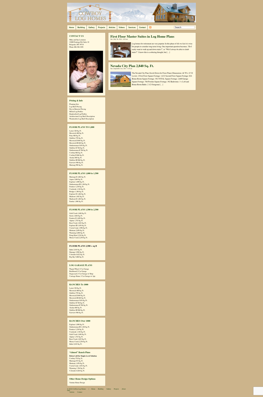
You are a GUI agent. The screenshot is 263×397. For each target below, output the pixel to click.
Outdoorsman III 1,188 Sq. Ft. (79, 184)
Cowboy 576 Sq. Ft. (76, 358)
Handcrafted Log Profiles (78, 114)
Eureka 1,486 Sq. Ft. (76, 201)
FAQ (68, 390)
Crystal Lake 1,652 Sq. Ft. (78, 366)
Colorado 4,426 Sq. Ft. (77, 371)
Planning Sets (74, 104)
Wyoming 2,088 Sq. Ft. (77, 233)
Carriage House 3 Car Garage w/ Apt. (82, 276)
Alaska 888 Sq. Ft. (75, 157)
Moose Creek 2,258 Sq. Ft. (78, 237)
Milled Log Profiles (76, 111)
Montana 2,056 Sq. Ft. (77, 230)
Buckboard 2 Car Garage (78, 271)
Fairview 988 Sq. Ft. (76, 162)
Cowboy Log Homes (79, 389)
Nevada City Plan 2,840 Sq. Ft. (132, 65)
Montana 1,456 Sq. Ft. (77, 363)
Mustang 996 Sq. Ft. (76, 165)
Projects (101, 27)
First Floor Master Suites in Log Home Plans (142, 36)
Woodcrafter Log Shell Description (81, 119)
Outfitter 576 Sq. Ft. (76, 138)
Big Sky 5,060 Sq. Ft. (76, 257)
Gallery (91, 27)
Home (71, 27)
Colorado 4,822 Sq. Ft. (77, 254)
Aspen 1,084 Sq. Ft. (76, 179)
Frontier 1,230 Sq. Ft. (76, 186)
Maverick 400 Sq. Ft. (76, 133)
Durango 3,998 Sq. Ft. (76, 252)
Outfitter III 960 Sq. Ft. (77, 160)
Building (81, 27)
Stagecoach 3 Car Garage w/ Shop (81, 274)
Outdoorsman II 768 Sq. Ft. (78, 150)
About (124, 389)
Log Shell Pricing (75, 106)
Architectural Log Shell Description (82, 116)
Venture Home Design (77, 382)
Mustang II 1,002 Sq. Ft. (77, 177)
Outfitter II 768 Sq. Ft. (77, 148)
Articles (112, 27)
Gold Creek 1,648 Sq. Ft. (77, 213)
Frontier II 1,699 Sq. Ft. (77, 218)
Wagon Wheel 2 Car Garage (79, 269)
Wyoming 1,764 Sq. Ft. (77, 368)
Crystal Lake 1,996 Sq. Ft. (78, 228)
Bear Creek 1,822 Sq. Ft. (77, 223)
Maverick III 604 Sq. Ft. (77, 143)
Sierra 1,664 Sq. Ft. (76, 216)
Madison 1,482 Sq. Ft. (76, 196)
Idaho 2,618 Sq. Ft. (75, 249)
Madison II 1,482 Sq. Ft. (77, 199)
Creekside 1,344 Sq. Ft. (77, 189)
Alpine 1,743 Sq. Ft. (76, 220)
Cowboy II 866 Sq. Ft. (76, 155)
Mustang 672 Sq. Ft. (76, 361)
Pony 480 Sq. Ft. (75, 135)
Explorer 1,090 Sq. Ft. (76, 182)
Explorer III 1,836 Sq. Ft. (77, 225)
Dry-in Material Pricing (77, 109)
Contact (142, 27)
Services (132, 27)
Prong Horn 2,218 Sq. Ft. (77, 235)
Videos (122, 27)
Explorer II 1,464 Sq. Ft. (77, 194)
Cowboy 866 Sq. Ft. (76, 153)
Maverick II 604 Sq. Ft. (77, 140)
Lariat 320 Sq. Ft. (75, 131)
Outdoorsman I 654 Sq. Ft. (78, 145)
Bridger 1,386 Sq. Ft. (76, 191)
